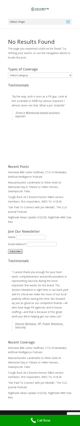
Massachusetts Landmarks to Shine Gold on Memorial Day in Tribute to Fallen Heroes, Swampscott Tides (34, 187)
